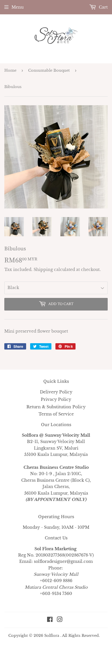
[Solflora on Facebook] (50, 620)
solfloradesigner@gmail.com (63, 561)
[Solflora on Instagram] (60, 620)
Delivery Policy (56, 392)
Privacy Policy (56, 399)
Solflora (51, 635)
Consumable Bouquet (49, 70)
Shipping (43, 269)
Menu (17, 7)
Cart (103, 7)
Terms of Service (56, 414)
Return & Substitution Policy (56, 406)
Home (10, 70)
